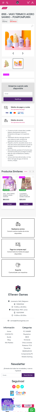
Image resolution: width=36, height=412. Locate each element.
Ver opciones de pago (18, 109)
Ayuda (9, 337)
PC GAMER (27, 331)
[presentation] (13, 53)
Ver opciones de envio (18, 122)
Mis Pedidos (9, 342)
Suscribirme (28, 375)
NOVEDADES (6, 74)
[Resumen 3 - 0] (16, 176)
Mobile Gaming (27, 357)
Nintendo (27, 340)
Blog (9, 340)
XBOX (27, 337)
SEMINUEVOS (27, 351)
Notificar (18, 99)
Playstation (27, 334)
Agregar (9, 204)
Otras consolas (27, 342)
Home (4, 8)
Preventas (27, 348)
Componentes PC (27, 354)
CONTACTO (9, 334)
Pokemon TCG (27, 345)
